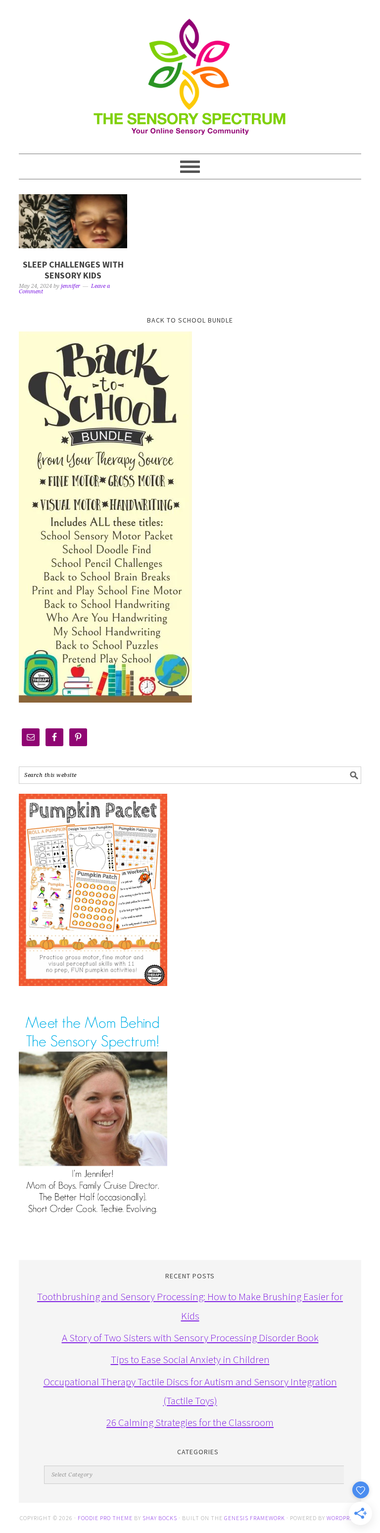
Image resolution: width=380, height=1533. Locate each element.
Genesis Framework (254, 1518)
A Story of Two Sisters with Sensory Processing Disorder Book (190, 1337)
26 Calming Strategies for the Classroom (190, 1422)
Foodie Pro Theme (105, 1518)
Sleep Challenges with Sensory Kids (73, 270)
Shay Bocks (159, 1518)
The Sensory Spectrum (190, 72)
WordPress (343, 1518)
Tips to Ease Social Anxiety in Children (190, 1359)
